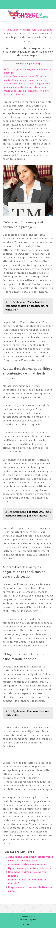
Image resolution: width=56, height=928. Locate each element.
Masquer (34, 64)
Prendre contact (28, 917)
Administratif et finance (37, 29)
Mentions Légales (28, 920)
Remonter (27, 925)
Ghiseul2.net (11, 29)
